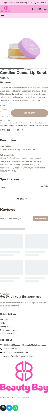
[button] (24, 199)
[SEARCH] (33, 9)
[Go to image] (36, 68)
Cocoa (6, 125)
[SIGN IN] (45, 9)
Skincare (44, 123)
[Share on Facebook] (13, 130)
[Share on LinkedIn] (18, 130)
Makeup (11, 69)
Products (37, 123)
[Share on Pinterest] (22, 130)
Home (2, 69)
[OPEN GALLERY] (24, 42)
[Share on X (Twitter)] (8, 130)
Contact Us (6, 339)
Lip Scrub (28, 69)
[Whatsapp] (15, 408)
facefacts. (12, 125)
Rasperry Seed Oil (34, 125)
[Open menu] (2, 16)
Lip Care (10, 123)
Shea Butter (44, 125)
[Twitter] (9, 408)
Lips (18, 69)
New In (32, 123)
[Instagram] (3, 408)
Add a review (40, 218)
